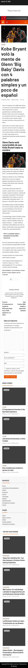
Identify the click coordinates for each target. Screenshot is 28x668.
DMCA (4, 520)
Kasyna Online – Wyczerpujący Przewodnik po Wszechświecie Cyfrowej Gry (13, 652)
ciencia (4, 494)
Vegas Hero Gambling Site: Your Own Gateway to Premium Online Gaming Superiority (14, 560)
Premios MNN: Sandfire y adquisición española (21, 306)
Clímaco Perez (15, 413)
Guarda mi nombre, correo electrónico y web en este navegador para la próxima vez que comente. (14, 371)
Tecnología (5, 496)
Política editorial (6, 522)
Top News (3, 44)
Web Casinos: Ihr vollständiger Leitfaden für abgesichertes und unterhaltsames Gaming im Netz (14, 591)
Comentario (7, 330)
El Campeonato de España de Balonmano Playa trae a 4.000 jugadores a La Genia (7, 308)
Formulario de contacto (8, 503)
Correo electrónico (9, 358)
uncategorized (6, 555)
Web (5, 363)
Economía (5, 492)
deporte (4, 498)
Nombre (6, 352)
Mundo (4, 490)
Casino (4, 505)
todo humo (10, 193)
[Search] (25, 22)
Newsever (22, 664)
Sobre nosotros (6, 518)
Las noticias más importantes (10, 488)
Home (4, 486)
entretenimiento (6, 501)
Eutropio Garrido (6, 99)
